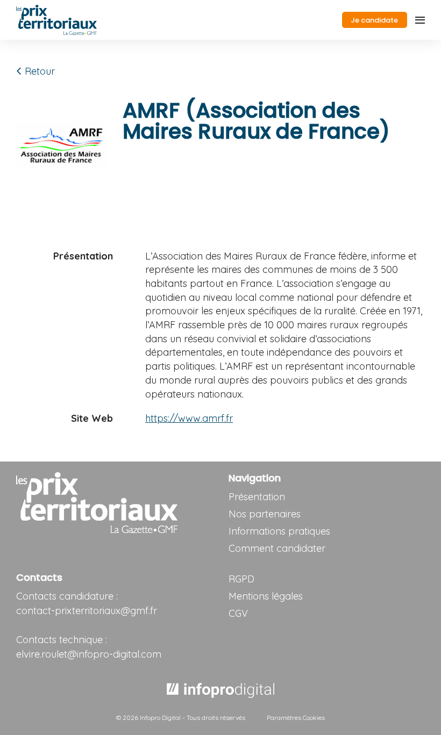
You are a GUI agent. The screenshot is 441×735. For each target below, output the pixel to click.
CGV (238, 613)
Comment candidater (277, 548)
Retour (38, 71)
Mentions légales (266, 596)
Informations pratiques (279, 531)
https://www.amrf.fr (189, 418)
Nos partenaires (265, 514)
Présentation (257, 497)
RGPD (241, 579)
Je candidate (374, 20)
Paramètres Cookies (296, 718)
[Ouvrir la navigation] (420, 20)
